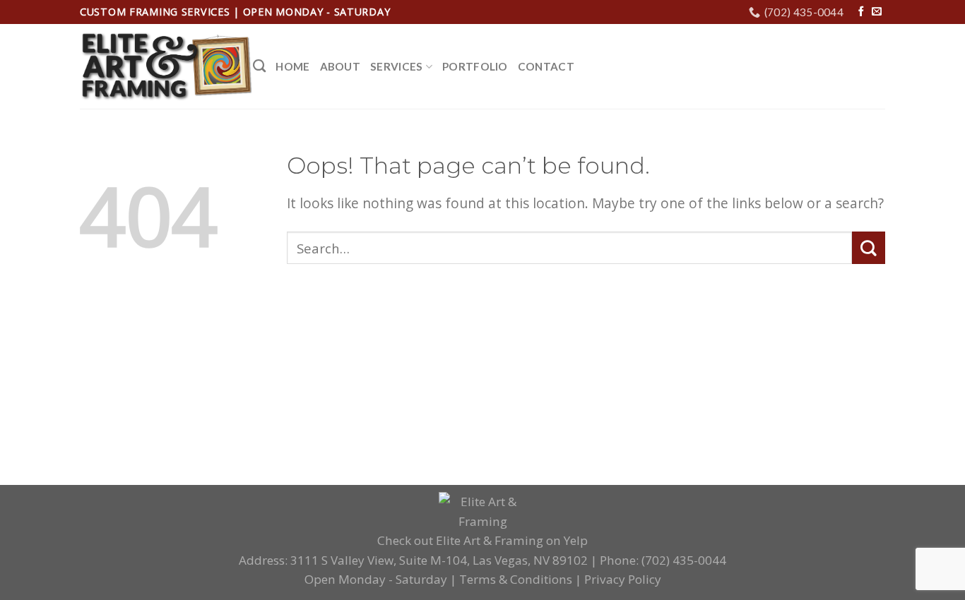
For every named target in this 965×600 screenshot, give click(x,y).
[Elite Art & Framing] (166, 67)
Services (396, 66)
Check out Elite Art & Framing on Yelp (482, 540)
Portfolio (475, 66)
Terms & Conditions (515, 579)
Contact (546, 66)
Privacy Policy (622, 579)
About (340, 66)
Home (292, 66)
